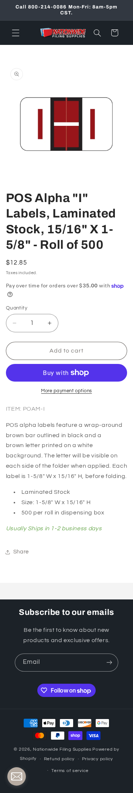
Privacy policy (97, 759)
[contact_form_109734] (16, 776)
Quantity (16, 308)
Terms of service (70, 771)
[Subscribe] (109, 663)
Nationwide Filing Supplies (62, 749)
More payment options (66, 391)
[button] (15, 32)
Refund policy (59, 759)
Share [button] (21, 552)
